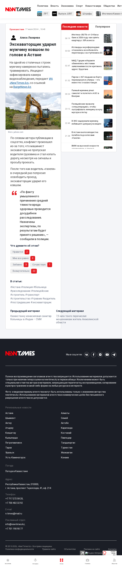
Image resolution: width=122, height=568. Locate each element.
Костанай (66, 433)
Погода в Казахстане (16, 471)
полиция (28, 287)
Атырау (9, 428)
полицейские (41, 290)
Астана (16, 287)
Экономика (67, 6)
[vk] (86, 354)
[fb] (93, 354)
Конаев (65, 457)
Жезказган (66, 452)
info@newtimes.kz (15, 524)
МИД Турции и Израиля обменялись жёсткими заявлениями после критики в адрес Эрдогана (87, 64)
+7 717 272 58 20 (14, 498)
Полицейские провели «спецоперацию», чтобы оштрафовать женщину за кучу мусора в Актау (87, 108)
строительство (21, 298)
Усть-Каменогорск (15, 457)
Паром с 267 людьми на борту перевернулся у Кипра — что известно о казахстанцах (87, 80)
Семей (64, 418)
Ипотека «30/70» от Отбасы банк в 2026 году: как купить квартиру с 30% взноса (85, 37)
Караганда (66, 428)
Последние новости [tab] (75, 26)
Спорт (79, 6)
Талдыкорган (68, 442)
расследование (21, 290)
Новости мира (93, 6)
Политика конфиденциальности (19, 549)
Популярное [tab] (102, 26)
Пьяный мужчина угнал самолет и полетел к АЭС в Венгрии (85, 93)
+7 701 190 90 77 (14, 528)
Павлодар (66, 438)
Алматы (65, 413)
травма (37, 298)
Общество (109, 6)
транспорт (33, 294)
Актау (8, 423)
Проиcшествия (17, 29)
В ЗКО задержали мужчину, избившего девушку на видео (86, 122)
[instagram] (100, 354)
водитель (49, 298)
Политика (42, 6)
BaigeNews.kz (22, 87)
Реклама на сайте (92, 549)
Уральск (9, 452)
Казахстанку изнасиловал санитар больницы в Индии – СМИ (30, 318)
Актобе (65, 423)
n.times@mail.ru (13, 513)
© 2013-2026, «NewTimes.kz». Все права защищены (28, 546)
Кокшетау (10, 433)
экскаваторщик (41, 302)
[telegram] (114, 354)
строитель (18, 294)
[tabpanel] (88, 91)
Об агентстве (70, 549)
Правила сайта (49, 549)
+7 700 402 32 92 (14, 503)
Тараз (8, 447)
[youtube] (107, 354)
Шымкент (10, 418)
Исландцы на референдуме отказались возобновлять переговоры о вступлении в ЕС (87, 50)
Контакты (112, 549)
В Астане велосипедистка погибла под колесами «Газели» (85, 135)
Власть (55, 6)
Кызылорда (11, 438)
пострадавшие (21, 302)
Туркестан (66, 447)
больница (40, 287)
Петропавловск (13, 442)
